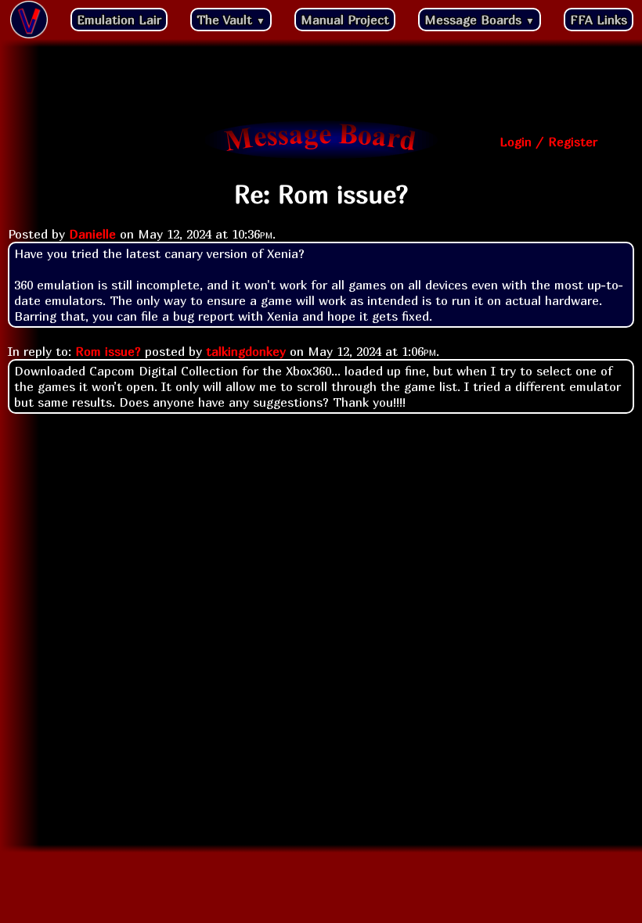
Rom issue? (108, 351)
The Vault (231, 19)
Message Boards (479, 19)
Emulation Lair (119, 19)
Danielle (92, 234)
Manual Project (345, 19)
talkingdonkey (246, 351)
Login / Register (548, 141)
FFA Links (598, 19)
